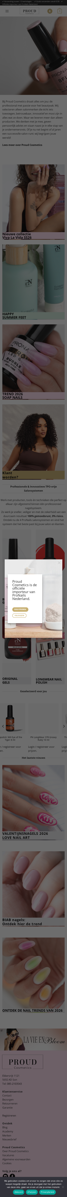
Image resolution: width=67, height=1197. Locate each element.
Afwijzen (31, 1192)
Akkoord (18, 1192)
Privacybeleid (47, 1192)
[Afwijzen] (63, 1187)
